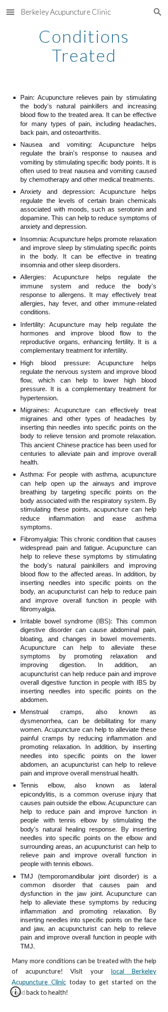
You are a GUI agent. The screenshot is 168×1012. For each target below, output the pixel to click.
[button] (10, 12)
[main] (84, 45)
